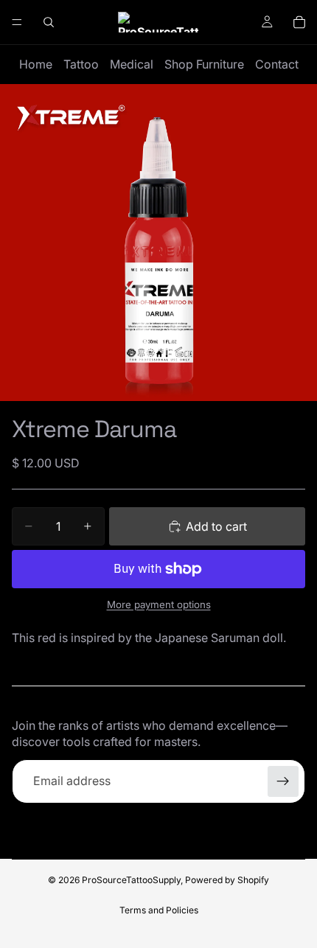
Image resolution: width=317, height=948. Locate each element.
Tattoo (81, 64)
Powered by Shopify (227, 879)
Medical (131, 64)
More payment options (159, 604)
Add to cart (216, 526)
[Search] (48, 22)
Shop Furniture (204, 64)
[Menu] (17, 22)
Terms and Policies (158, 910)
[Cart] (299, 22)
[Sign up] (283, 781)
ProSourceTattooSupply (131, 879)
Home (35, 64)
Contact (277, 64)
